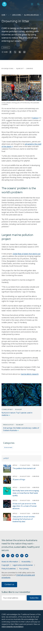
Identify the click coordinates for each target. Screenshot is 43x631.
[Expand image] (21, 88)
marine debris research (30, 374)
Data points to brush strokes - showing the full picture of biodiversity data (24, 519)
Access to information (10, 561)
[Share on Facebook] (10, 52)
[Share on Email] (24, 52)
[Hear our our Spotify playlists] (17, 555)
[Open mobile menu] (32, 4)
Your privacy (24, 568)
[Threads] (21, 555)
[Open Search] (38, 4)
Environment (8, 447)
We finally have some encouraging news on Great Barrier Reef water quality (26, 493)
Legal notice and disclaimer (23, 565)
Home (3, 15)
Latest (6, 458)
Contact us (9, 584)
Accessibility (26, 561)
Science (35, 118)
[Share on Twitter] (15, 52)
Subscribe (34, 598)
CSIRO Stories (16, 15)
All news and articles (31, 15)
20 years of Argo (19, 479)
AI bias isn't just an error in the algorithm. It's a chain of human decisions (25, 506)
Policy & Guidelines (9, 568)
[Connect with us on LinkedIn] (12, 555)
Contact (6, 47)
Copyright (5, 565)
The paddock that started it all (24, 468)
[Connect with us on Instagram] (7, 555)
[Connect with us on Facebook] (3, 555)
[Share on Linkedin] (19, 52)
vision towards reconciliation (12, 626)
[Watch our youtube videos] (26, 555)
